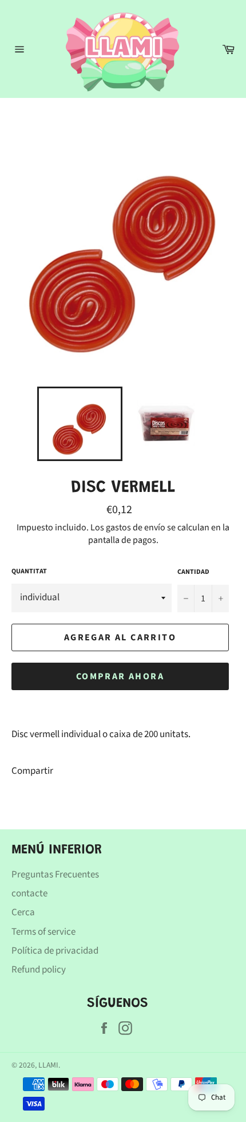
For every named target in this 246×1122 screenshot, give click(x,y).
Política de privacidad (54, 951)
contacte (29, 893)
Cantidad (193, 572)
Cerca (23, 912)
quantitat (29, 571)
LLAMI (48, 1065)
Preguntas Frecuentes (55, 874)
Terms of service (43, 932)
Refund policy (38, 970)
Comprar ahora (120, 676)
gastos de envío (135, 527)
